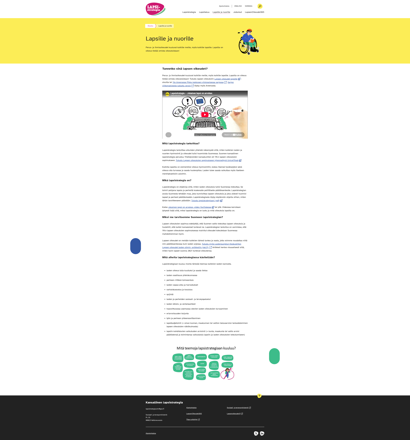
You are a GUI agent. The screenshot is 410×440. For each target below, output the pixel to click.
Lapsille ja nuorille (221, 12)
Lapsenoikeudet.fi (235, 414)
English (238, 6)
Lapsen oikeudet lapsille (227, 79)
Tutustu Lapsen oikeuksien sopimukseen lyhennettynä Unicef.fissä (208, 160)
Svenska (248, 6)
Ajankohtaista (224, 6)
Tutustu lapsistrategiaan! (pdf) (207, 200)
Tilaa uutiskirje (193, 419)
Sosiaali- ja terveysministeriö (239, 408)
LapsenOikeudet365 (254, 12)
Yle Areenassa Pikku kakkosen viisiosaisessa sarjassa (200, 82)
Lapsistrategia (189, 12)
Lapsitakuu (204, 12)
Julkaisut (237, 12)
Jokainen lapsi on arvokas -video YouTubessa (191, 207)
